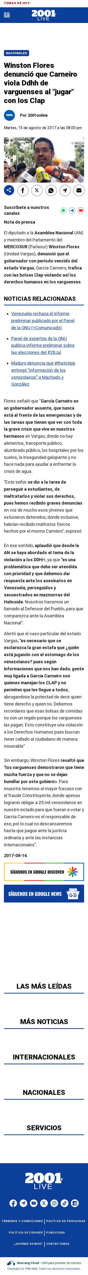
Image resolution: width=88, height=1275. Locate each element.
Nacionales (16, 53)
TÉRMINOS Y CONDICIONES (22, 1221)
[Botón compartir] (9, 190)
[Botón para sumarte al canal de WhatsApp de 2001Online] (63, 210)
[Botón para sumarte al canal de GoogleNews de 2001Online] (44, 893)
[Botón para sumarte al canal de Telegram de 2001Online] (72, 210)
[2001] (44, 15)
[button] (23, 190)
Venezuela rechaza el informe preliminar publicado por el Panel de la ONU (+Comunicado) (43, 320)
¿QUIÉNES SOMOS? (28, 1243)
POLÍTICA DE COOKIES (26, 1232)
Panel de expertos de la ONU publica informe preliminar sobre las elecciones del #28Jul (43, 345)
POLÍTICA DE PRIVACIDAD (66, 1221)
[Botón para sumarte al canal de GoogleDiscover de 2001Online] (44, 872)
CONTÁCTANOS (57, 1243)
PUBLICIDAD (55, 1232)
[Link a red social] (13, 1203)
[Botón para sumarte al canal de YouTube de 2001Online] (81, 210)
